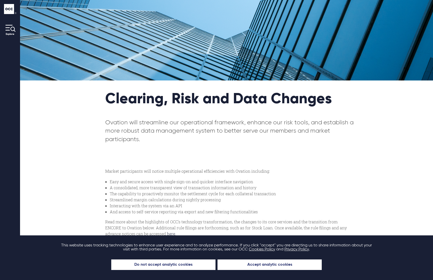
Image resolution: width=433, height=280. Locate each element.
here (171, 233)
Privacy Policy (296, 249)
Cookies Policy (262, 249)
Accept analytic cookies (269, 265)
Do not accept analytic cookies (163, 265)
